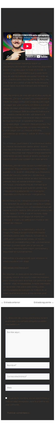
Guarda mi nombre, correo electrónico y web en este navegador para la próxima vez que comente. (27, 401)
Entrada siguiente (44, 302)
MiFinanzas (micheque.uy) (16, 267)
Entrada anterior (10, 302)
